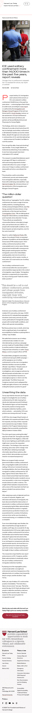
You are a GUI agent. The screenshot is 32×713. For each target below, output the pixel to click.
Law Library (5, 663)
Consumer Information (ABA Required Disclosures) (23, 675)
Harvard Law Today (10, 3)
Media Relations (21, 663)
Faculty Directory (7, 660)
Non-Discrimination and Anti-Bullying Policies (22, 682)
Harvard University (7, 695)
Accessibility (20, 688)
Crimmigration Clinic (8, 213)
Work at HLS (5, 668)
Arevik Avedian (16, 113)
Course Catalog (6, 658)
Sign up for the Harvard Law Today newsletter (15, 615)
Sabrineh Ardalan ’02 (8, 184)
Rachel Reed (16, 88)
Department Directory (23, 660)
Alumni (4, 666)
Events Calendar (21, 653)
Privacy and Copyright (23, 695)
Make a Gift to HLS (22, 666)
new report (24, 106)
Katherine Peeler (18, 235)
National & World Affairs (10, 18)
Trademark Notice (22, 692)
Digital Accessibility (22, 690)
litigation (5, 428)
